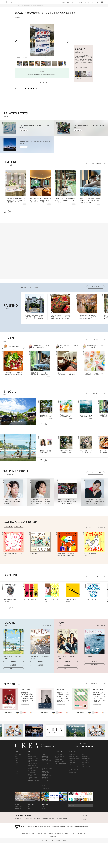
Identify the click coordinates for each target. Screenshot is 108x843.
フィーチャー (17, 775)
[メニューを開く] (102, 2)
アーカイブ (16, 773)
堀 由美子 (18, 17)
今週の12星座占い (85, 760)
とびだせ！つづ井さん (72, 760)
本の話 (64, 840)
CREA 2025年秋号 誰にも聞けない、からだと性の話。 (47, 768)
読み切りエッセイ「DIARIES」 (74, 758)
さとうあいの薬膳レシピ (32, 770)
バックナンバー (46, 625)
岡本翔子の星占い (85, 756)
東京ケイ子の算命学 (85, 762)
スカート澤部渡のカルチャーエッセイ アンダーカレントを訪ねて (74, 769)
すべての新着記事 (18, 754)
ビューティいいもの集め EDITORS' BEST (32, 775)
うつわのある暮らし (31, 772)
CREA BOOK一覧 (95, 683)
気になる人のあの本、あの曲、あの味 (60, 757)
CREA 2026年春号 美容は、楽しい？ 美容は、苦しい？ (47, 760)
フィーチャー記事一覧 (95, 163)
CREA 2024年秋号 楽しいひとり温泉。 (45, 781)
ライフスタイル (17, 764)
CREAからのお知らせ (18, 781)
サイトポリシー (73, 833)
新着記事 (63, 2)
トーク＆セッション (79, 2)
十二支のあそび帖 (72, 762)
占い (98, 2)
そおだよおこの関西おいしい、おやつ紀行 (33, 768)
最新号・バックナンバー (19, 806)
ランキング (17, 771)
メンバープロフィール (45, 806)
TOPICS (16, 779)
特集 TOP (95, 393)
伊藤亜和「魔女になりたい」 (74, 756)
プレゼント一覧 (78, 78)
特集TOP (43, 754)
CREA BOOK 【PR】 (18, 808)
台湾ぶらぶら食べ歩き (32, 756)
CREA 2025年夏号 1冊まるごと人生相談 (45, 772)
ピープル (29, 806)
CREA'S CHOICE (17, 777)
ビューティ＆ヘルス (18, 766)
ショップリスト (13, 668)
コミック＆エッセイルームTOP (95, 527)
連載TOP (29, 754)
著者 (29, 808)
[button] (16, 41)
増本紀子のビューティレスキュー (33, 781)
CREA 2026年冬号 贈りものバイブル (45, 765)
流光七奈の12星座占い (86, 758)
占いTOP (95, 576)
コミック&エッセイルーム (90, 2)
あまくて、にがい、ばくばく (73, 766)
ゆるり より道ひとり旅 (72, 772)
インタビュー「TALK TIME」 (73, 764)
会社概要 (33, 833)
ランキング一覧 (95, 287)
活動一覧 (43, 808)
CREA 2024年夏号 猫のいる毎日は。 (45, 785)
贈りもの (16, 756)
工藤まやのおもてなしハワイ (33, 763)
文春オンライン (58, 840)
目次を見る (13, 661)
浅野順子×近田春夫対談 (59, 759)
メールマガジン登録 (83, 815)
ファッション (17, 768)
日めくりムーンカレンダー (86, 764)
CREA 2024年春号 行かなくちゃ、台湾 (45, 788)
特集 (72, 2)
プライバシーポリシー (82, 833)
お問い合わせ (40, 833)
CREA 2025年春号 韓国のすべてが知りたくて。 (47, 775)
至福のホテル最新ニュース (32, 765)
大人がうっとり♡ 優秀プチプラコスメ (33, 778)
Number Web (52, 840)
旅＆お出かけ (17, 758)
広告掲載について (58, 833)
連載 (68, 2)
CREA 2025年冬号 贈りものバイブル (45, 778)
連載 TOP (95, 339)
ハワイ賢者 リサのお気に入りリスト (33, 761)
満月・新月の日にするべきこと (87, 766)
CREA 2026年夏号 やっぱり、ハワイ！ (45, 757)
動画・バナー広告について (48, 833)
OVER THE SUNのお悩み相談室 (60, 763)
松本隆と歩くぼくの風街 (59, 761)
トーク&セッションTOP (59, 754)
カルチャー (17, 762)
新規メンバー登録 (83, 67)
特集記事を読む (13, 665)
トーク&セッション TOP (95, 473)
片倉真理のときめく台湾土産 (33, 758)
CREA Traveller (45, 840)
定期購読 (66, 833)
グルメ (16, 760)
